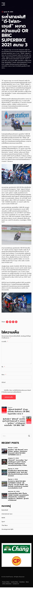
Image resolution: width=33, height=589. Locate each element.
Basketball (5, 510)
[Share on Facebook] (7, 322)
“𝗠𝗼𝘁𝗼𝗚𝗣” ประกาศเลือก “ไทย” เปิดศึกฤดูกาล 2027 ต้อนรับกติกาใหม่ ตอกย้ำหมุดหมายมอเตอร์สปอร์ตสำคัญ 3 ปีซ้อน (18, 462)
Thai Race (5, 525)
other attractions (6, 583)
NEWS (3, 518)
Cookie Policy (14, 582)
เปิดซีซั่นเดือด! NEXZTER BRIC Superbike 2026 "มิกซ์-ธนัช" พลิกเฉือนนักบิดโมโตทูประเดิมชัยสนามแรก (18, 473)
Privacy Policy (6, 582)
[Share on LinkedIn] (16, 322)
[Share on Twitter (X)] (13, 322)
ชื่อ (3, 367)
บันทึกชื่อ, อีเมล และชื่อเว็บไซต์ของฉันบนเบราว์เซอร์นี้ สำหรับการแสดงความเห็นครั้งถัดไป (16, 391)
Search (29, 436)
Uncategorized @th (7, 529)
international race (7, 514)
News (27, 582)
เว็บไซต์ (3, 382)
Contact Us (16, 583)
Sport (3, 521)
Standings (22, 582)
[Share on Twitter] (10, 322)
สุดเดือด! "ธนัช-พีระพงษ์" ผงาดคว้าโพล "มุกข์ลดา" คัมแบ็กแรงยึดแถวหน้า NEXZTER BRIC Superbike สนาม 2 (18, 452)
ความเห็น (5, 341)
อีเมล (4, 374)
